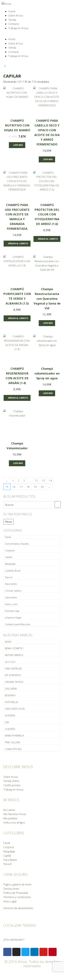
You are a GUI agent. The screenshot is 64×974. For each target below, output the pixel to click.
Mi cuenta (9, 810)
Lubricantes (11, 597)
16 (13, 487)
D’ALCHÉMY (11, 688)
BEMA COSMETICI (14, 648)
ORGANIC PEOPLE (14, 681)
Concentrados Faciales (17, 543)
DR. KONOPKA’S (13, 675)
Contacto (13, 24)
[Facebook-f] (7, 952)
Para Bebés (10, 860)
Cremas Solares (13, 590)
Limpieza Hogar (13, 617)
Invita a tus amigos (14, 822)
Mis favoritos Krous (14, 814)
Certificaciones (12, 785)
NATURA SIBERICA (14, 655)
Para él (8, 577)
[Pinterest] (52, 952)
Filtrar (8, 522)
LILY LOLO (10, 661)
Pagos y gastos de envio (17, 884)
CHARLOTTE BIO (13, 749)
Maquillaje (10, 563)
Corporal (9, 550)
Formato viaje (12, 610)
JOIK (7, 722)
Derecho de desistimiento (18, 908)
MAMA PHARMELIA (14, 735)
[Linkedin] (34, 952)
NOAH (8, 641)
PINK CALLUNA (12, 742)
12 (36, 480)
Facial (8, 537)
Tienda (12, 20)
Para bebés (11, 583)
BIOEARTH (10, 695)
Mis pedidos (10, 818)
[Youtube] (43, 952)
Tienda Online (11, 781)
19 (35, 487)
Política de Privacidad (15, 893)
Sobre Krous (15, 15)
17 (21, 487)
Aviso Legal (9, 901)
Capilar (8, 557)
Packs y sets (11, 604)
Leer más (18, 145)
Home (11, 11)
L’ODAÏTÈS (10, 729)
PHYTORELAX (11, 702)
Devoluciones (11, 889)
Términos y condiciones (17, 897)
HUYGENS (10, 715)
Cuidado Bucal (12, 570)
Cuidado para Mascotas (18, 624)
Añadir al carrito (18, 243)
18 (28, 487)
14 (50, 480)
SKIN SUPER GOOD (15, 708)
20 (42, 487)
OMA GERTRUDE (13, 668)
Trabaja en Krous (18, 28)
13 (43, 480)
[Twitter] (25, 952)
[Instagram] (16, 952)
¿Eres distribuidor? (13, 939)
